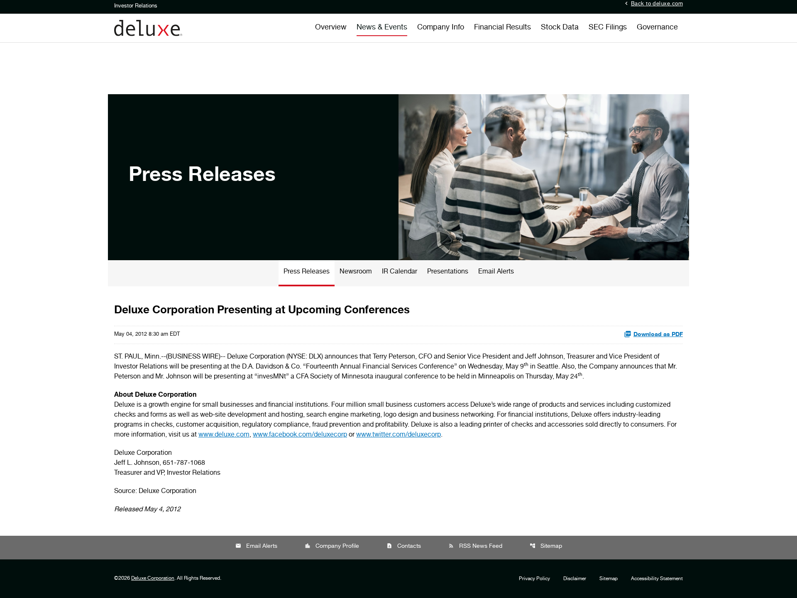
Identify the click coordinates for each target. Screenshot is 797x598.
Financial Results (502, 28)
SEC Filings (608, 28)
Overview (331, 28)
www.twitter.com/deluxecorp (398, 435)
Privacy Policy (534, 578)
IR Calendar (399, 272)
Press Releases (307, 272)
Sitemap (546, 546)
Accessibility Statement (657, 578)
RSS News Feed (475, 546)
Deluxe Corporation (152, 578)
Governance (657, 28)
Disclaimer (574, 578)
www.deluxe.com (223, 435)
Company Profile (332, 546)
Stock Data (560, 28)
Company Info (440, 28)
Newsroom (356, 272)
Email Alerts (496, 272)
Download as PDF (658, 335)
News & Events (382, 28)
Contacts (403, 546)
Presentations (447, 272)
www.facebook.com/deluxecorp (300, 435)
